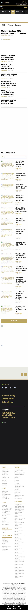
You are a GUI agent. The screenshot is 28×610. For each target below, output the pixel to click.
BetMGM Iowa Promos (19, 522)
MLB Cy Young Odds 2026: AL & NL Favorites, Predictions (7, 66)
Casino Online (8, 399)
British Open (4, 506)
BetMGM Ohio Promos (19, 559)
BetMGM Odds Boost (19, 510)
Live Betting (4, 479)
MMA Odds (4, 480)
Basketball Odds (5, 471)
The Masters (4, 517)
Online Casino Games (6, 494)
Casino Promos (18, 504)
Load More (14, 320)
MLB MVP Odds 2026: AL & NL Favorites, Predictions (9, 75)
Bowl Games (4, 505)
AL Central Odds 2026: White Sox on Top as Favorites (21, 209)
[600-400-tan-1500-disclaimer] (14, 353)
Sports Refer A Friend (19, 507)
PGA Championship (6, 514)
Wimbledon (4, 520)
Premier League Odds (19, 486)
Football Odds (5, 474)
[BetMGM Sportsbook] (6, 2)
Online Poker (7, 402)
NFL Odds (17, 482)
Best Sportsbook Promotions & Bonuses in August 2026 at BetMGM (8, 83)
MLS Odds (17, 479)
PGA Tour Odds (18, 485)
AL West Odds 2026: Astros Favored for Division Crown (19, 198)
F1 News (16, 496)
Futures (10, 25)
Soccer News (17, 492)
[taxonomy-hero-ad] (14, 46)
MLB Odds (17, 477)
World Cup (4, 521)
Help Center (8, 418)
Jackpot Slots (5, 491)
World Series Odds (5, 523)
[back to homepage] (4, 7)
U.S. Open (4, 518)
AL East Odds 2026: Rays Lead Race (20, 220)
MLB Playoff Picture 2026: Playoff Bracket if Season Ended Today (7, 92)
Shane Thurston (4, 35)
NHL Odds (17, 483)
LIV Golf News (18, 476)
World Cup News (18, 498)
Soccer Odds (4, 483)
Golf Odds (4, 476)
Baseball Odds (5, 470)
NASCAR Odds (5, 482)
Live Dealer (4, 492)
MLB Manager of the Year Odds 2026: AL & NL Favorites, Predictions (8, 102)
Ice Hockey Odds (5, 477)
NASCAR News (18, 490)
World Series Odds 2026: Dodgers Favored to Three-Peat (20, 256)
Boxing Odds (4, 473)
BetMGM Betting (18, 301)
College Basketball (6, 511)
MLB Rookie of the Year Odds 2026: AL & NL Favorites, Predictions (8, 57)
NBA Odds (17, 480)
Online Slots (4, 497)
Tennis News (17, 493)
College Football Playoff (7, 508)
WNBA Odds (17, 488)
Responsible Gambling (8, 414)
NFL (9, 12)
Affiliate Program (5, 531)
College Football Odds (19, 474)
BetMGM (3, 87)
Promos (4, 12)
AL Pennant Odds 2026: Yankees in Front (20, 244)
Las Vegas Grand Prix (6, 509)
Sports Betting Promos (19, 506)
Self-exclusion (5, 547)
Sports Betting (8, 395)
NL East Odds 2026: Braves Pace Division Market (21, 186)
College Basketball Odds (20, 473)
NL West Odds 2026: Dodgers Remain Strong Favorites (19, 163)
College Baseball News (19, 495)
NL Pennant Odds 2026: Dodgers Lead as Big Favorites (20, 232)
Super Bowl (4, 515)
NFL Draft (4, 512)
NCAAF (17, 12)
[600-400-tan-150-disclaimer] (14, 333)
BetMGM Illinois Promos (20, 518)
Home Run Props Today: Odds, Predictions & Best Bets (20, 308)
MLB (13, 12)
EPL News (17, 489)
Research (4, 544)
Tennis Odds (4, 485)
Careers (3, 532)
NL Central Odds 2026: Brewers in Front (20, 175)
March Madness (5, 524)
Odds (3, 25)
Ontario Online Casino (6, 498)
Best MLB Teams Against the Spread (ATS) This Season (21, 268)
